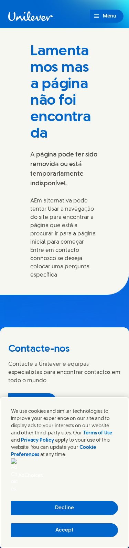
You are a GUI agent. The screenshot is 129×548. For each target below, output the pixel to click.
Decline (64, 508)
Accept (64, 530)
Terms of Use (97, 433)
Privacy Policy (37, 440)
